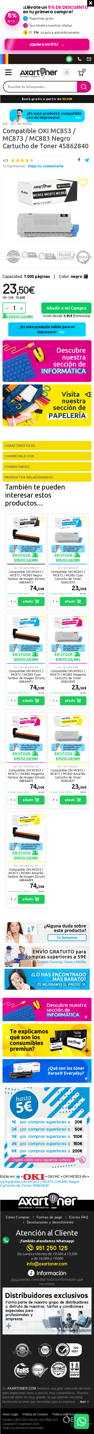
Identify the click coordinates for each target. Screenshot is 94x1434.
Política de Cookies (35, 1414)
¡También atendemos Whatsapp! (47, 1241)
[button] (83, 183)
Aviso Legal (10, 1414)
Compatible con (19, 456)
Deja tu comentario (45, 166)
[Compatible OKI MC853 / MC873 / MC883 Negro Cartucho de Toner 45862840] (47, 210)
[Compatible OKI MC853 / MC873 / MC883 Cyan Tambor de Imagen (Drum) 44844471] (26, 661)
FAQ (84, 1217)
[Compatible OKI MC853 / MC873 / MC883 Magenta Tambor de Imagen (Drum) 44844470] (26, 760)
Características (20, 445)
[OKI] (33, 1176)
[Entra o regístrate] (66, 72)
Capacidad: (26, 276)
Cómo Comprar (17, 1217)
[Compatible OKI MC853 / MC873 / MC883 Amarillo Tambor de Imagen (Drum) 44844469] (26, 859)
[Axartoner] (38, 72)
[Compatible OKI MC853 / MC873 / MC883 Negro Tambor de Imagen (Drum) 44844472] (26, 562)
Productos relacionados (29, 477)
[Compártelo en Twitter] (87, 160)
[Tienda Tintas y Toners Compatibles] (18, 1176)
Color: (70, 276)
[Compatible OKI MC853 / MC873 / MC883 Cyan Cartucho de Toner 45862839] (68, 562)
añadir (28, 601)
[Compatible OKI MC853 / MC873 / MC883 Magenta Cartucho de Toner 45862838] (68, 661)
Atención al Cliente (47, 1233)
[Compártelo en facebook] (79, 160)
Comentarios (17, 466)
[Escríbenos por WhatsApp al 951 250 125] (69, 59)
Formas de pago (49, 1217)
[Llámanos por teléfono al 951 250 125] (79, 59)
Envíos (74, 1217)
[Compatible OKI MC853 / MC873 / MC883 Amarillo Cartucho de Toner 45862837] (68, 760)
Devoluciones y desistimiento (50, 1222)
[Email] (88, 59)
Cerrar (90, 3)
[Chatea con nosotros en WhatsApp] (81, 1421)
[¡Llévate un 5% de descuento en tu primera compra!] (47, 27)
